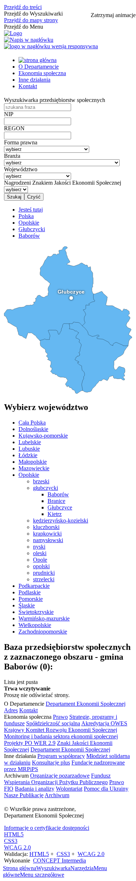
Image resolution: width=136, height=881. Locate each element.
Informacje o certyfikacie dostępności (46, 828)
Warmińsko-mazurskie (44, 618)
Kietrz (55, 514)
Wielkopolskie (34, 625)
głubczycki (45, 488)
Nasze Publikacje (24, 795)
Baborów (58, 494)
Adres (11, 710)
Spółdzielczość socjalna (53, 723)
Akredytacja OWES (104, 723)
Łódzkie (27, 455)
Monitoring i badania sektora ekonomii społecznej (61, 736)
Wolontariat (69, 789)
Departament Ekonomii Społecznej (85, 704)
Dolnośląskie (33, 429)
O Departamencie (38, 66)
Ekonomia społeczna (42, 73)
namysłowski (48, 540)
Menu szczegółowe (42, 875)
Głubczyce (60, 507)
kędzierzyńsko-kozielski (60, 520)
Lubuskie (29, 449)
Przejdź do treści (23, 7)
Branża (12, 156)
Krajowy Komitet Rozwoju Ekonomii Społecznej (60, 730)
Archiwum (57, 795)
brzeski (41, 481)
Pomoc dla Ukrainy (106, 789)
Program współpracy (61, 756)
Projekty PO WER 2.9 (29, 743)
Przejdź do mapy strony (31, 20)
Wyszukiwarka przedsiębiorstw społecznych (54, 100)
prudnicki (44, 573)
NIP (8, 114)
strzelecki (43, 579)
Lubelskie (29, 442)
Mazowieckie (33, 468)
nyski (39, 547)
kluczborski (46, 527)
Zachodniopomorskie (42, 631)
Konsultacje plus (51, 762)
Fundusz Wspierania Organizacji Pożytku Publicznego (57, 779)
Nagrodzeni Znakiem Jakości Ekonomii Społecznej (62, 183)
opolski (41, 566)
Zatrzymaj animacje (113, 15)
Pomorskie (30, 599)
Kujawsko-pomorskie (43, 436)
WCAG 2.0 (17, 847)
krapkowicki (47, 533)
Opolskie (28, 475)
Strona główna (19, 868)
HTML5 (14, 834)
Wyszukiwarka (53, 868)
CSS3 (10, 841)
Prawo (60, 717)
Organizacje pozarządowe (60, 776)
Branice (56, 501)
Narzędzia (82, 868)
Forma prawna (20, 142)
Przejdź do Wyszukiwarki (33, 14)
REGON (14, 128)
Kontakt (27, 86)
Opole (40, 560)
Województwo (20, 169)
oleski (39, 553)
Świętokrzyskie (36, 612)
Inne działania (34, 80)
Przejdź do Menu (23, 27)
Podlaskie (29, 592)
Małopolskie (32, 462)
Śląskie (26, 605)
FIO (8, 789)
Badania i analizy (34, 789)
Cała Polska (32, 422)
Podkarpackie (34, 586)
